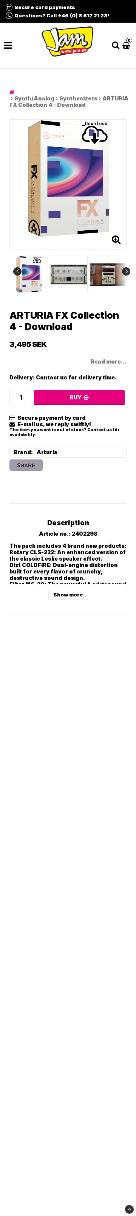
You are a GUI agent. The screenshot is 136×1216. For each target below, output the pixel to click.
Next (126, 271)
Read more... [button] (109, 361)
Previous (17, 271)
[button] (127, 45)
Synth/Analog (34, 98)
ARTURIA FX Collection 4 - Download (68, 101)
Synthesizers (78, 98)
